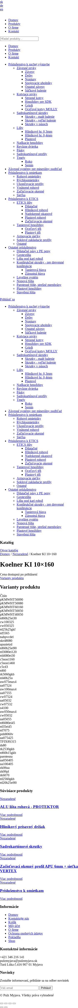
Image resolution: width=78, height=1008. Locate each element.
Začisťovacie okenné (30, 191)
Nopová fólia (25, 281)
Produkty (14, 24)
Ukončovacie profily (30, 184)
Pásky (21, 150)
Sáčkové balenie (35, 90)
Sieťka (21, 195)
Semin (29, 165)
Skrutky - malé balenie (39, 116)
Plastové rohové (35, 217)
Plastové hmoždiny (29, 288)
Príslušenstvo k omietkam (25, 172)
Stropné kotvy (34, 98)
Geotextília (24, 255)
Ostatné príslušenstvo (22, 247)
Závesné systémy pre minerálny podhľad (35, 169)
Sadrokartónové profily (32, 154)
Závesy (30, 71)
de (1, 5)
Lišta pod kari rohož (30, 258)
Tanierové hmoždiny (30, 225)
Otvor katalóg (9, 550)
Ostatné (22, 243)
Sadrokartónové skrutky (32, 113)
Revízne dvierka (27, 146)
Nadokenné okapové (38, 214)
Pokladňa (14, 937)
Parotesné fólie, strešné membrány (39, 285)
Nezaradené (20, 554)
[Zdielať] (10, 1003)
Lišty (20, 128)
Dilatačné (31, 206)
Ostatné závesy (35, 86)
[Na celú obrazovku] (5, 1003)
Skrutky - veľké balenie (40, 120)
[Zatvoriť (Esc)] (14, 1003)
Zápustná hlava (35, 273)
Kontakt (13, 31)
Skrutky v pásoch (36, 124)
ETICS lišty (24, 202)
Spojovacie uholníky (38, 83)
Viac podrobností (11, 815)
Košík (12, 922)
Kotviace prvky (27, 94)
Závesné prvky (26, 68)
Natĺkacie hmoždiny (30, 143)
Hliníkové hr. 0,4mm (38, 135)
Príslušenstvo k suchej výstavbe (29, 64)
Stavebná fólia (26, 292)
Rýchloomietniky (28, 180)
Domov (13, 20)
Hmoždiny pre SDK (38, 101)
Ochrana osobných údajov (25, 933)
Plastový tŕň (33, 232)
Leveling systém (27, 277)
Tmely (21, 157)
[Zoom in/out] (1, 1003)
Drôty (29, 75)
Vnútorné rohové (28, 187)
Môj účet (14, 926)
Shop (11, 941)
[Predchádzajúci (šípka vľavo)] (1, 1007)
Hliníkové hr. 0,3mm (38, 131)
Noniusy (30, 79)
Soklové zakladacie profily (34, 240)
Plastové (30, 139)
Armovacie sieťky (28, 236)
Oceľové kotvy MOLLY (41, 109)
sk (1, 2)
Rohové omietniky (29, 176)
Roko (28, 161)
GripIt (29, 105)
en (1, 9)
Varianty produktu (12, 578)
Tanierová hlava (35, 270)
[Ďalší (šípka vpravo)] (5, 1007)
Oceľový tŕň (33, 228)
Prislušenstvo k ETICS (23, 199)
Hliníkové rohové (36, 210)
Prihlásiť (46, 988)
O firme (13, 27)
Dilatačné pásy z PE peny (33, 251)
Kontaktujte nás (18, 918)
